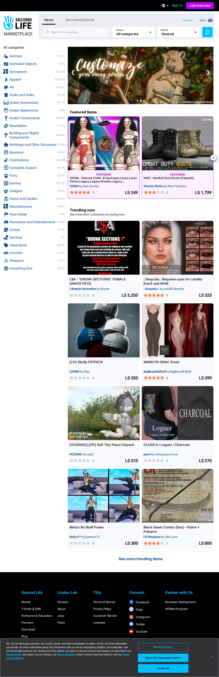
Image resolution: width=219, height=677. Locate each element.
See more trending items (141, 559)
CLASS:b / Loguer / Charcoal (166, 445)
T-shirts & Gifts (31, 609)
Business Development (180, 602)
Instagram (142, 617)
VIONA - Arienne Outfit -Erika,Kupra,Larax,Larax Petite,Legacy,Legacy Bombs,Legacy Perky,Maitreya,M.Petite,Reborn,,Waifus (103, 181)
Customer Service (105, 615)
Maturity (164, 30)
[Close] (212, 657)
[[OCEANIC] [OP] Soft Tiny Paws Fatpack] (104, 413)
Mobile (25, 602)
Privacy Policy (102, 609)
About (61, 609)
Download (28, 629)
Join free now (200, 5)
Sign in (177, 5)
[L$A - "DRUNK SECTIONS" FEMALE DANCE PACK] (104, 248)
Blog (24, 636)
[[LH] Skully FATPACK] (104, 330)
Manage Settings (163, 647)
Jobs (60, 615)
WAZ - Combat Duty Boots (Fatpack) (169, 178)
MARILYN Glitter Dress (161, 362)
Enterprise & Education (36, 615)
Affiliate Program (176, 609)
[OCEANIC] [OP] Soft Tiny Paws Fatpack (102, 445)
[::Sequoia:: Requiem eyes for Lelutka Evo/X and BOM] (178, 248)
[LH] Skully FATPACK (86, 362)
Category (119, 30)
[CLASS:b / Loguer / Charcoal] (178, 413)
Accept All (163, 668)
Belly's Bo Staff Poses (87, 527)
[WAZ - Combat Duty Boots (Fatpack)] (177, 143)
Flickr (139, 609)
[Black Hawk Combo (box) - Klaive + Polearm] (178, 496)
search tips (188, 20)
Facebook (142, 602)
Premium (27, 622)
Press (61, 622)
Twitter (140, 624)
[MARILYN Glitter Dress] (178, 330)
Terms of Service (104, 602)
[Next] (213, 158)
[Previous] (68, 158)
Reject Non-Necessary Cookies (163, 657)
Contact (62, 602)
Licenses (99, 622)
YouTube (141, 631)
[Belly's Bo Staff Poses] (104, 496)
